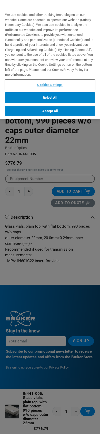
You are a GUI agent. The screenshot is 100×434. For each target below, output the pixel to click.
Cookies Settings (50, 85)
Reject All (50, 97)
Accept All (50, 111)
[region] (50, 59)
